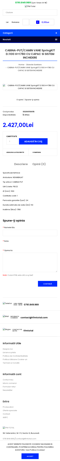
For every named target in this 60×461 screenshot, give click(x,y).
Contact (6, 414)
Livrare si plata (9, 352)
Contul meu (8, 379)
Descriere (21, 164)
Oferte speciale (10, 410)
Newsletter (8, 390)
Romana (15, 22)
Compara (37, 152)
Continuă (47, 284)
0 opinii (20, 99)
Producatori (8, 407)
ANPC (5, 417)
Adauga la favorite (15, 152)
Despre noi (8, 349)
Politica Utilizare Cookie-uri (15, 359)
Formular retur (9, 386)
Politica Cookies (37, 450)
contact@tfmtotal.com (34, 317)
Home (21, 64)
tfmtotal (28, 330)
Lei (7, 22)
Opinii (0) (39, 164)
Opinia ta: (8, 250)
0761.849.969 (23, 2)
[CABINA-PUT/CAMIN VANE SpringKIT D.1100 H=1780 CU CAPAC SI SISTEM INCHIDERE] (30, 87)
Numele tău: (9, 227)
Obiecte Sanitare (34, 64)
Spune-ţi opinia (32, 99)
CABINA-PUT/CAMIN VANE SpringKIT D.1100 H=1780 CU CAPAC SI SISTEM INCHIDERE (30, 69)
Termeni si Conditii (11, 363)
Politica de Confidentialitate (15, 356)
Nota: (6, 241)
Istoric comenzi (10, 383)
